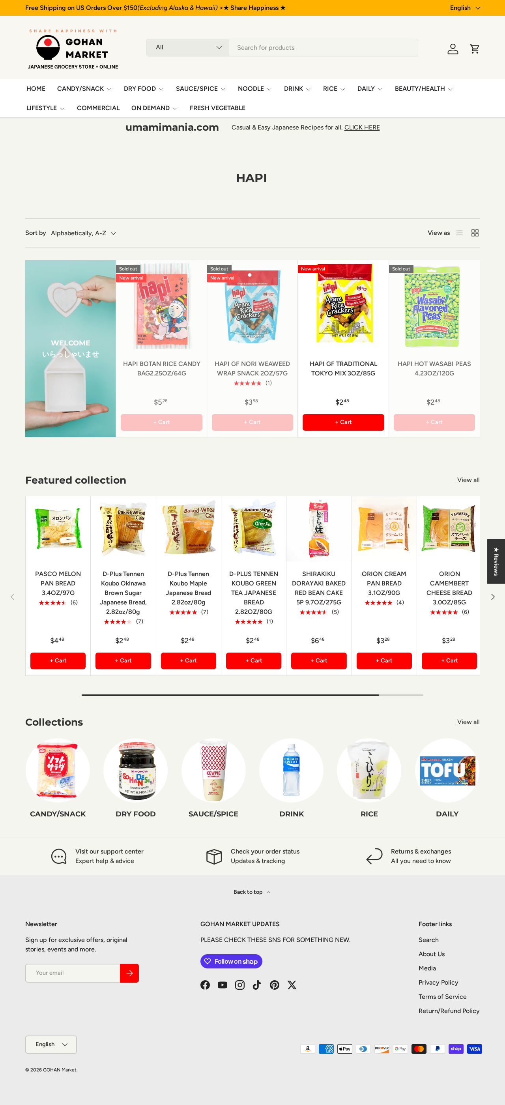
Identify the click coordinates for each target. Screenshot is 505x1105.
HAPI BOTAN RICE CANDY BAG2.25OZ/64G (161, 368)
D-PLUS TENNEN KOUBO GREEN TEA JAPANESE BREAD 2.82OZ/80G (253, 592)
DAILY (366, 88)
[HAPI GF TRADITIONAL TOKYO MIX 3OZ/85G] (343, 305)
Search (429, 940)
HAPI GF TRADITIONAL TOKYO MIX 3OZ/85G (343, 368)
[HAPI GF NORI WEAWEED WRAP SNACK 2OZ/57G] (252, 305)
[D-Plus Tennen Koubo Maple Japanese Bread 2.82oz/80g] (188, 528)
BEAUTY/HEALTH (420, 88)
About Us (432, 954)
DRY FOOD (140, 88)
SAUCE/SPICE (197, 88)
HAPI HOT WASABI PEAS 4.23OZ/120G (434, 368)
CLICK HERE (362, 127)
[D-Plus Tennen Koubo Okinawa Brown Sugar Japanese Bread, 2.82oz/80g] (123, 528)
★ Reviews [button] (496, 561)
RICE (330, 88)
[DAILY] (447, 770)
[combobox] (282, 47)
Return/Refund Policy (449, 1011)
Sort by (35, 232)
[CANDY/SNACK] (58, 770)
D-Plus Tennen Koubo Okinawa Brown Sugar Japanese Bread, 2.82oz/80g (123, 592)
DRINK (293, 88)
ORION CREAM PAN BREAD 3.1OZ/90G (384, 583)
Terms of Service (443, 996)
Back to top (249, 892)
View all (468, 480)
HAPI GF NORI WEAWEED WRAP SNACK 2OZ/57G (252, 368)
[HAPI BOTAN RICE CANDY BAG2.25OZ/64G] (161, 305)
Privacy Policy (438, 982)
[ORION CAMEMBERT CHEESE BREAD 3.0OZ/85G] (449, 528)
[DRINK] (291, 770)
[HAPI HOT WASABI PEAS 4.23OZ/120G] (434, 305)
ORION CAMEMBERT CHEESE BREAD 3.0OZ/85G (449, 588)
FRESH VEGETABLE (217, 108)
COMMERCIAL (98, 108)
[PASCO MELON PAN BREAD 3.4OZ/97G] (58, 528)
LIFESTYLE (41, 108)
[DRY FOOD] (135, 770)
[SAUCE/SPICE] (213, 770)
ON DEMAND (150, 108)
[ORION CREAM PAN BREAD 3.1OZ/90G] (384, 528)
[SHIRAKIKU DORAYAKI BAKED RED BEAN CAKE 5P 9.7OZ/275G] (318, 528)
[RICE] (369, 770)
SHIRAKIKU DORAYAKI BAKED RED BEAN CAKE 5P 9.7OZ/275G (319, 588)
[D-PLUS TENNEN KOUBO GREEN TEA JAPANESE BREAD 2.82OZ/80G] (253, 528)
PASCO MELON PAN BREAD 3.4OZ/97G (58, 583)
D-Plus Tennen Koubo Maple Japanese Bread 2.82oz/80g (188, 588)
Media (427, 968)
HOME (35, 88)
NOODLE (251, 88)
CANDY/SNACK (80, 88)
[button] (475, 49)
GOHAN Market (60, 1070)
